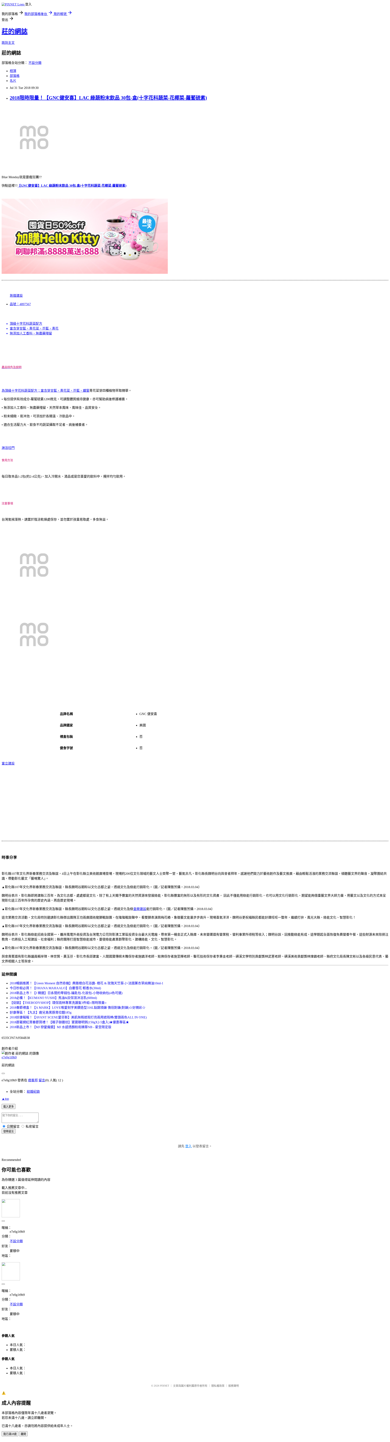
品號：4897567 (20, 304)
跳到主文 (8, 42)
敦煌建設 (16, 295)
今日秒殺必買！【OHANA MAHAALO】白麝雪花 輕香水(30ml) (55, 988)
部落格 (15, 76)
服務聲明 (233, 1385)
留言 (42, 1080)
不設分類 (34, 63)
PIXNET (164, 1385)
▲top (5, 1098)
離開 (23, 1434)
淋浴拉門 (8, 448)
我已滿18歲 (10, 1434)
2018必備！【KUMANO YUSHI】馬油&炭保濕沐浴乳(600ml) (53, 998)
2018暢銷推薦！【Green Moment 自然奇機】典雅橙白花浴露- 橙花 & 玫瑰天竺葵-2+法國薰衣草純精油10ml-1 (86, 983)
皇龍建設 (139, 909)
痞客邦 (33, 1080)
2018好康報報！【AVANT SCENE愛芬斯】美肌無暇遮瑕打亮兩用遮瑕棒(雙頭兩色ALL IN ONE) (78, 1017)
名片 (13, 80)
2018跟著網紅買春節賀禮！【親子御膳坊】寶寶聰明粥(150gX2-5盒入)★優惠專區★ (69, 1022)
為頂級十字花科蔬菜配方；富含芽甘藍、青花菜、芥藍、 (42, 390)
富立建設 (8, 763)
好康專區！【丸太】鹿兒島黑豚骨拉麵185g (41, 1012)
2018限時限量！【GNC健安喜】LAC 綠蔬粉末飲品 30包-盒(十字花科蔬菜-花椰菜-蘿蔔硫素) (108, 97)
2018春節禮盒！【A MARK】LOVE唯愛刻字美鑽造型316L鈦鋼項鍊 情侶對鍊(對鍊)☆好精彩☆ (77, 1007)
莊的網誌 (15, 31)
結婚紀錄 (33, 1091)
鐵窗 (86, 390)
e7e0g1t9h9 (9, 1057)
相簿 (13, 71)
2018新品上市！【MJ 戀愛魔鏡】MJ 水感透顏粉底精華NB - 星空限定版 (60, 1027)
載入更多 (8, 1106)
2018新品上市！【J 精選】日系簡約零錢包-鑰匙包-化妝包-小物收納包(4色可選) (66, 993)
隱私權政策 (217, 1385)
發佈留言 (8, 1131)
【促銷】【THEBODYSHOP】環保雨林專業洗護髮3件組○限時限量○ (58, 1002)
